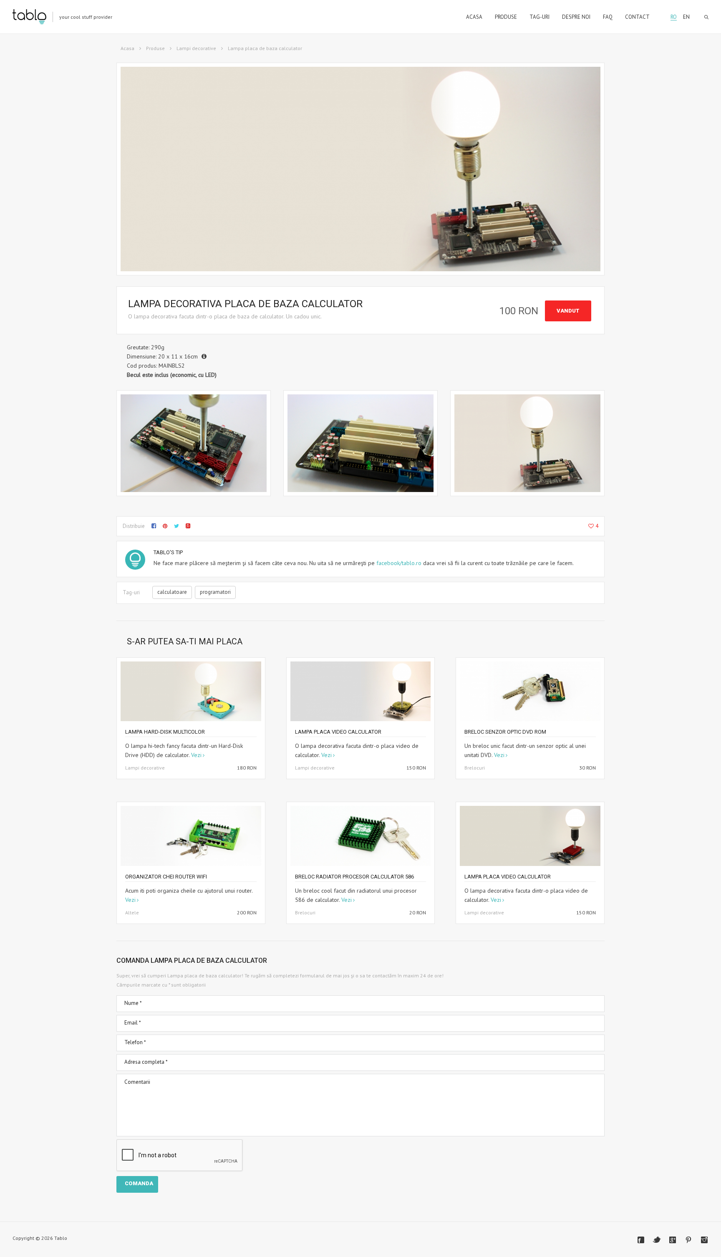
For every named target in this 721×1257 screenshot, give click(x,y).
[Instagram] (704, 1240)
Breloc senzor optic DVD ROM (505, 732)
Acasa (127, 48)
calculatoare (172, 592)
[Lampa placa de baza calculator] (194, 443)
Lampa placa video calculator (338, 732)
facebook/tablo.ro (398, 563)
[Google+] (672, 1240)
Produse (155, 48)
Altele (132, 912)
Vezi (196, 755)
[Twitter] (657, 1240)
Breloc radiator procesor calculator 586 (354, 876)
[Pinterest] (688, 1240)
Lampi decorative (196, 48)
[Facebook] (641, 1240)
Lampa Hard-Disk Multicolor (165, 732)
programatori (215, 592)
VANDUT (568, 311)
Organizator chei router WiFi (166, 876)
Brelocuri (474, 768)
